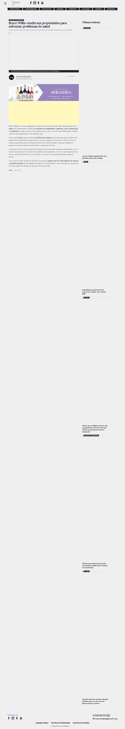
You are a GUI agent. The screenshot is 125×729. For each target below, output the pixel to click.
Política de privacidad (60, 723)
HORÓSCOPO (72, 9)
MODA (86, 161)
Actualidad (86, 9)
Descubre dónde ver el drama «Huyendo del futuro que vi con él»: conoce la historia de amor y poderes (95, 701)
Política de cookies (81, 723)
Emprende (98, 9)
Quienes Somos (42, 723)
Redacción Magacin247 (23, 77)
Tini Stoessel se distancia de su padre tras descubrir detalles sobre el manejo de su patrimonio (94, 565)
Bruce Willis (17, 170)
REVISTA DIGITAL (15, 9)
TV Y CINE (87, 297)
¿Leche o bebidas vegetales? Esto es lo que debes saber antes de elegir (94, 157)
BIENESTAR (60, 9)
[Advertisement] (44, 113)
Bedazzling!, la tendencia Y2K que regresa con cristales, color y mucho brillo (94, 292)
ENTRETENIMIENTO (31, 9)
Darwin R (71, 726)
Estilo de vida (46, 9)
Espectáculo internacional (16, 20)
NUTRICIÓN (87, 28)
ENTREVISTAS (111, 9)
